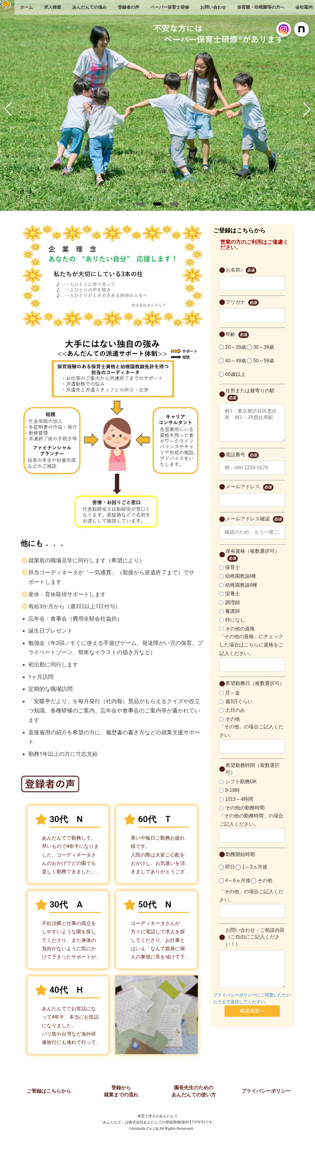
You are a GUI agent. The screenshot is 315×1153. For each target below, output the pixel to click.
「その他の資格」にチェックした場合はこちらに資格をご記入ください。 (251, 645)
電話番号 (241, 454)
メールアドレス (248, 486)
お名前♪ (240, 269)
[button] (140, 204)
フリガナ (241, 302)
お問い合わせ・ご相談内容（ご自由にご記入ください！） (255, 937)
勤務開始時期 (240, 854)
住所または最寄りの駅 (250, 394)
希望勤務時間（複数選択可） (252, 769)
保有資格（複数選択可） (252, 554)
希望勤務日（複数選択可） (255, 683)
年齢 (236, 334)
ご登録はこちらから (49, 1091)
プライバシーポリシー (266, 1091)
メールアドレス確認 (253, 518)
